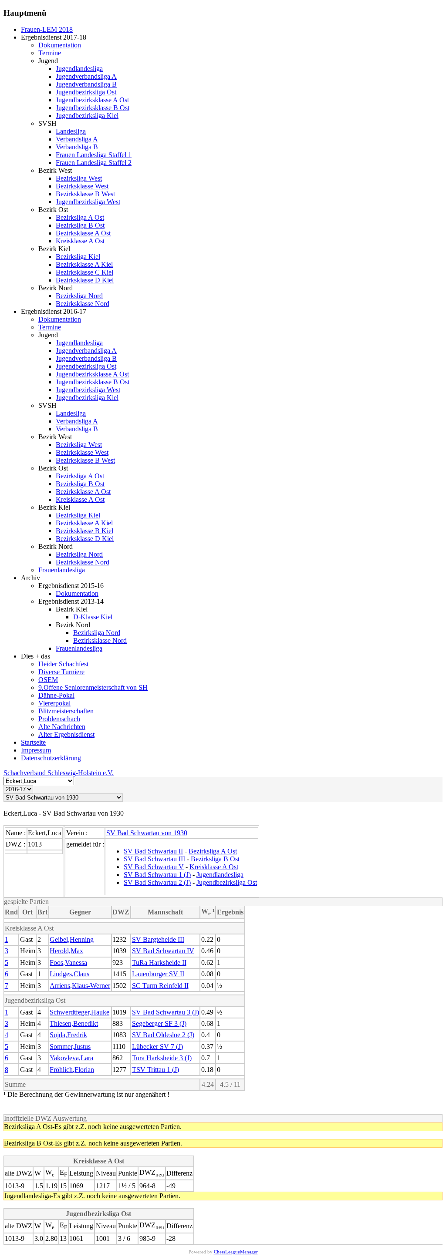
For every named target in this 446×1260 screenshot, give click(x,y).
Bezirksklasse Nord (82, 303)
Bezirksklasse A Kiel (84, 264)
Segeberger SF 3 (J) (159, 1023)
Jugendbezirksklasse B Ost (92, 107)
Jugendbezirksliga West (88, 201)
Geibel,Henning (72, 939)
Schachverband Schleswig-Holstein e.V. (58, 772)
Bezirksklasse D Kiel (85, 280)
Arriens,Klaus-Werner (80, 985)
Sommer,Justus (70, 1046)
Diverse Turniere (61, 671)
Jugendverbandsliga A (86, 76)
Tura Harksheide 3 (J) (162, 1058)
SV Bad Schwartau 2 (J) (157, 882)
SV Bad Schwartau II (153, 851)
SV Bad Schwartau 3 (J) (165, 1012)
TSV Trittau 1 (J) (155, 1069)
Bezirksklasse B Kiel (84, 530)
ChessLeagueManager (236, 1251)
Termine (49, 53)
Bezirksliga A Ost (80, 217)
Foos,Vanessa (68, 962)
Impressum (36, 750)
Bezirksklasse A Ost (83, 233)
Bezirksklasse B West (85, 194)
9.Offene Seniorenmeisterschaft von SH (93, 687)
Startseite (33, 742)
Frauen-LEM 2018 (47, 29)
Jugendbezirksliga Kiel (87, 115)
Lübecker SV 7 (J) (157, 1046)
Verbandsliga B (77, 147)
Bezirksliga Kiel (78, 256)
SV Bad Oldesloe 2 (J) (163, 1034)
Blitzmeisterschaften (66, 711)
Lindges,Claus (69, 974)
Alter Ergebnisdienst (66, 734)
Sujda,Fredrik (68, 1034)
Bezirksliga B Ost (80, 225)
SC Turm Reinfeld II (160, 985)
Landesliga (71, 131)
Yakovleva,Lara (71, 1058)
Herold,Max (66, 950)
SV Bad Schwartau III (154, 859)
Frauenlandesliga (61, 570)
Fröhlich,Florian (72, 1069)
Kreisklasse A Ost (80, 241)
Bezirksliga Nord (79, 295)
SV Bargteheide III (158, 939)
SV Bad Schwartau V (154, 866)
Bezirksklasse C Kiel (84, 272)
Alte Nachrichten (61, 726)
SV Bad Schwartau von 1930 (146, 833)
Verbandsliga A (77, 139)
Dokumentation (59, 45)
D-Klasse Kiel (92, 617)
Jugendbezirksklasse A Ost (92, 100)
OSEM (48, 679)
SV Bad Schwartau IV (163, 950)
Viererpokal (54, 703)
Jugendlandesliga (79, 68)
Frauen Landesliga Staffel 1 (94, 154)
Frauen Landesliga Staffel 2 (94, 162)
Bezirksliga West (79, 178)
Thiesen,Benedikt (74, 1023)
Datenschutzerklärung (51, 758)
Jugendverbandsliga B (86, 84)
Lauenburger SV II (158, 974)
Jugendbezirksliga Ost (86, 92)
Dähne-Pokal (56, 695)
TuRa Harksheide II (159, 962)
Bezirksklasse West (82, 186)
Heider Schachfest (63, 664)
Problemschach (59, 718)
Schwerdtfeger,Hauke (79, 1012)
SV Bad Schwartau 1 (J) (157, 874)
